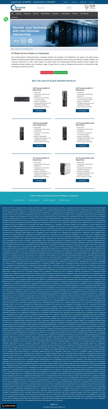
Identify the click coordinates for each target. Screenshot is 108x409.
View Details (39, 110)
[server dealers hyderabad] (51, 404)
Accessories (66, 13)
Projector (15, 17)
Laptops (18, 13)
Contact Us (83, 2)
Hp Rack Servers (34, 200)
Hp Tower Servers (19, 200)
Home (12, 49)
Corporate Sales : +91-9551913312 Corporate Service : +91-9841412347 (33, 2)
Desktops (27, 13)
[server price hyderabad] (53, 404)
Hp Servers (18, 49)
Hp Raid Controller (49, 200)
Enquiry (92, 2)
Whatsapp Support (61, 73)
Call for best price (47, 73)
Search (69, 8)
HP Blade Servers (28, 49)
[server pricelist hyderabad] (55, 404)
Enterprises (84, 13)
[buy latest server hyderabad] (56, 404)
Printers (75, 13)
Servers (35, 13)
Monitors (56, 13)
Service (65, 2)
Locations (74, 2)
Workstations (45, 13)
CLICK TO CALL (10, 406)
